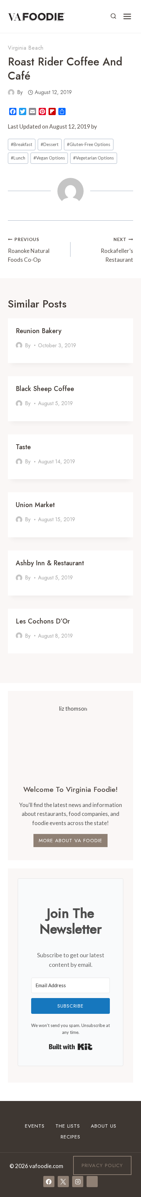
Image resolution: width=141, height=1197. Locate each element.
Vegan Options (49, 157)
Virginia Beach (26, 48)
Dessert (50, 144)
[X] (63, 1181)
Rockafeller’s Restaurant (117, 250)
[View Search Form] (113, 16)
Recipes (70, 1136)
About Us (103, 1126)
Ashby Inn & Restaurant (50, 563)
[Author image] (11, 92)
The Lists (67, 1126)
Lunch (18, 157)
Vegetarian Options (93, 157)
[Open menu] (127, 16)
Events (35, 1126)
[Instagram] (77, 1181)
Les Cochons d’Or (43, 621)
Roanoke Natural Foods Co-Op (29, 250)
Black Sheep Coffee (45, 389)
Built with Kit (70, 1047)
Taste (23, 447)
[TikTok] (92, 1181)
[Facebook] (48, 1181)
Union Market (35, 505)
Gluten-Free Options (88, 144)
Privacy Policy (102, 1165)
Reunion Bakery (38, 331)
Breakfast (21, 144)
